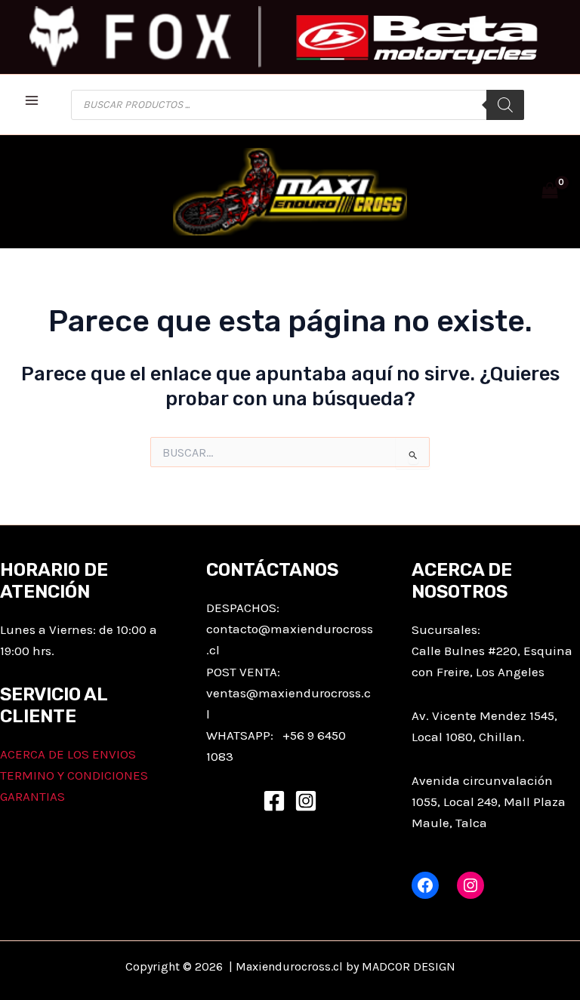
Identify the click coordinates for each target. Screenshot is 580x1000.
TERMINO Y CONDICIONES (74, 775)
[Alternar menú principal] (31, 100)
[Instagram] (306, 800)
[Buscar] (505, 105)
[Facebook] (274, 800)
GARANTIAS (32, 796)
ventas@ (232, 692)
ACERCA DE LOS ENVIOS (68, 754)
